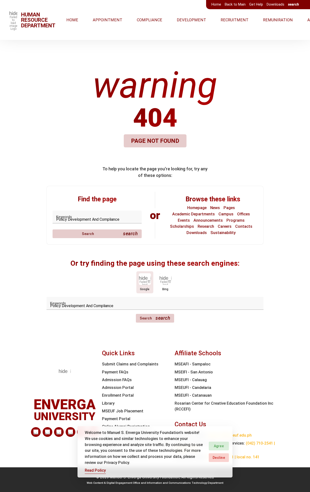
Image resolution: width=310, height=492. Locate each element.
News (215, 207)
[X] (59, 432)
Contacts (243, 226)
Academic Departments (193, 214)
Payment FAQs (115, 372)
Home (216, 4)
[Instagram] (70, 432)
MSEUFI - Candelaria (193, 387)
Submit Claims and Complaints (130, 364)
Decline (219, 458)
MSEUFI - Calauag (191, 380)
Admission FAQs (117, 380)
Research (206, 226)
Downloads (275, 4)
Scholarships (182, 226)
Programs (235, 220)
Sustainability (223, 232)
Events (184, 220)
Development (191, 20)
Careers (225, 226)
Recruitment (234, 20)
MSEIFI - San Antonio (194, 372)
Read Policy (95, 470)
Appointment (107, 20)
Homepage (197, 207)
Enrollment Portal (118, 395)
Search (110, 233)
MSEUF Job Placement (122, 411)
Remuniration (278, 20)
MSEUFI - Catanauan (193, 395)
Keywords (64, 217)
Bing (165, 289)
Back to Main (235, 4)
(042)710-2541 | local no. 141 (233, 457)
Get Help (256, 4)
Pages (229, 207)
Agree (219, 446)
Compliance (149, 20)
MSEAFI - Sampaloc (192, 364)
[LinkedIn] (36, 432)
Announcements (208, 220)
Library (108, 403)
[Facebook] (47, 432)
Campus (225, 214)
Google (144, 289)
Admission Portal (118, 387)
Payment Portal (116, 418)
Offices (243, 214)
